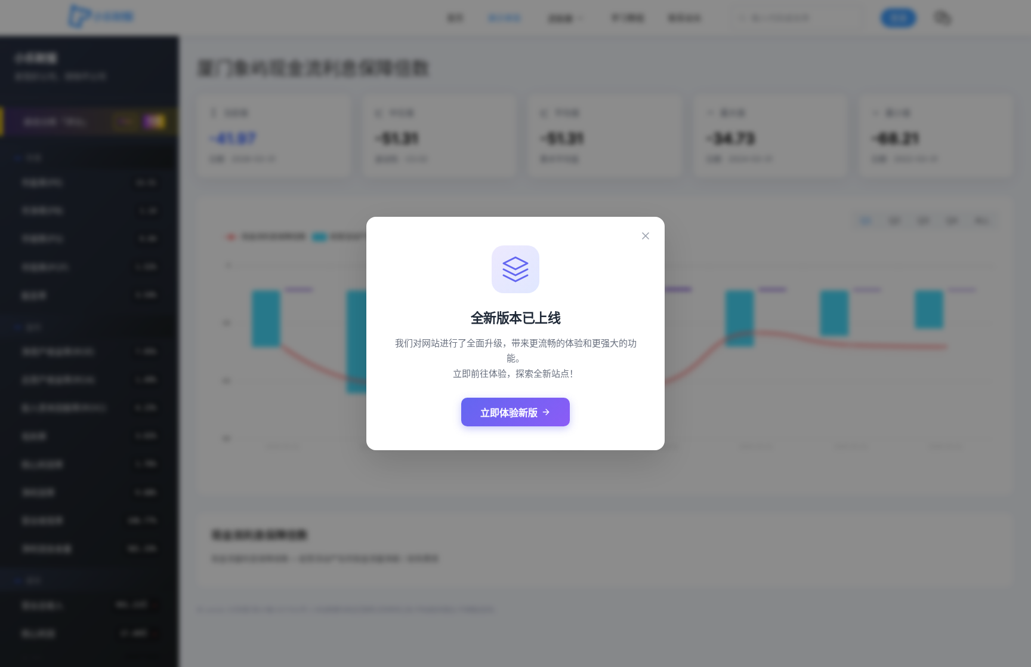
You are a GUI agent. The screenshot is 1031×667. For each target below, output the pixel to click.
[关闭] (645, 235)
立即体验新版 (509, 413)
